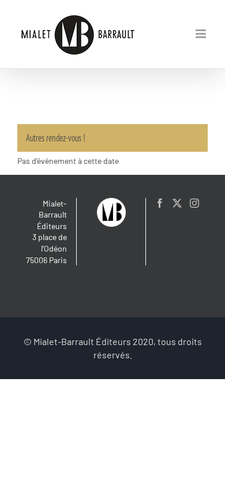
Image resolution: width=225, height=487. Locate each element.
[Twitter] (177, 203)
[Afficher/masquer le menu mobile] (202, 34)
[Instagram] (194, 203)
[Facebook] (159, 203)
